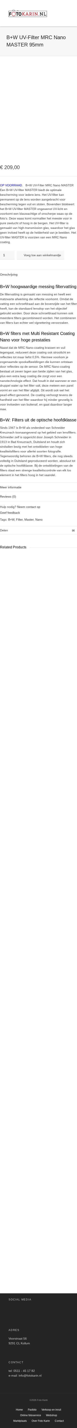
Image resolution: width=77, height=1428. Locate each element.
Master (29, 519)
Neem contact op (28, 507)
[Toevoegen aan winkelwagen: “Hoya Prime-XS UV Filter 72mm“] (27, 874)
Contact (59, 1420)
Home (19, 1409)
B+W (11, 519)
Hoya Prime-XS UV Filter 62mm (8, 1247)
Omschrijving (9, 274)
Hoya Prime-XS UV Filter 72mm (31, 888)
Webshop (51, 1415)
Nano (39, 519)
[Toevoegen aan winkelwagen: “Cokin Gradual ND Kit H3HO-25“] (7, 568)
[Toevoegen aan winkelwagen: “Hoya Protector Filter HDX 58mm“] (47, 874)
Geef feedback (10, 512)
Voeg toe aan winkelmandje (42, 255)
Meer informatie (10, 487)
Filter (19, 519)
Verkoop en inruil (51, 1409)
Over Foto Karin (41, 1420)
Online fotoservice (30, 1415)
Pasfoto (32, 1409)
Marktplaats (20, 1420)
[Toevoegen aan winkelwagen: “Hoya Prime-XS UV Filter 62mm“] (4, 1232)
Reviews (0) (8, 496)
